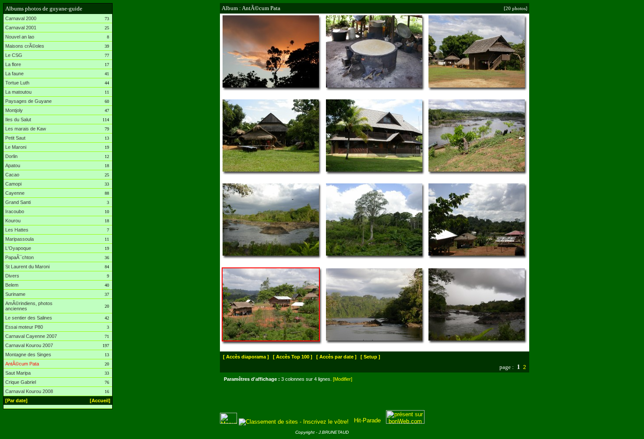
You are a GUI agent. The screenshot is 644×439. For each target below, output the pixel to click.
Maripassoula (19, 239)
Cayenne (15, 193)
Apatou (12, 165)
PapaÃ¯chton (19, 257)
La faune (14, 73)
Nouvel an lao (19, 36)
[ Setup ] (370, 356)
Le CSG (13, 55)
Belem (11, 285)
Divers (12, 275)
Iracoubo (14, 211)
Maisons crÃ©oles (24, 46)
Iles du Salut (18, 119)
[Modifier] (342, 379)
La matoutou (18, 92)
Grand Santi (18, 202)
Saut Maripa (18, 373)
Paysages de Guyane (28, 101)
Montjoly (14, 110)
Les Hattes (16, 229)
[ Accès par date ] (336, 356)
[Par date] (16, 400)
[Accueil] (100, 400)
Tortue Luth (17, 82)
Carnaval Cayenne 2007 (31, 336)
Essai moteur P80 (24, 327)
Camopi (13, 183)
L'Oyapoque (18, 248)
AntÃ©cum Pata (22, 363)
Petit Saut (15, 137)
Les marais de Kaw (25, 128)
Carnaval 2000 (20, 18)
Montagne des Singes (28, 354)
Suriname (15, 294)
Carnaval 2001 (20, 27)
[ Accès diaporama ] (246, 356)
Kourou (13, 220)
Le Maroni (15, 147)
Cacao (12, 174)
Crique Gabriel (20, 382)
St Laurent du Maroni (27, 266)
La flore (13, 64)
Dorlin (11, 156)
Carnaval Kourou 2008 (29, 391)
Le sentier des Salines (28, 317)
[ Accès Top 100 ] (292, 356)
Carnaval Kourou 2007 (29, 345)
